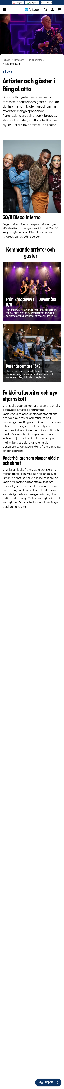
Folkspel (6, 60)
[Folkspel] (32, 9)
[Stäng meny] (57, 1082)
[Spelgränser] (32, 2)
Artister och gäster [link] (12, 64)
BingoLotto (19, 60)
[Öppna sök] (46, 10)
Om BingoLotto (35, 60)
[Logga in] (52, 10)
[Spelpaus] (18, 2)
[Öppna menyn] (5, 10)
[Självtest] (46, 2)
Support (48, 1082)
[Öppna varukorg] (59, 10)
